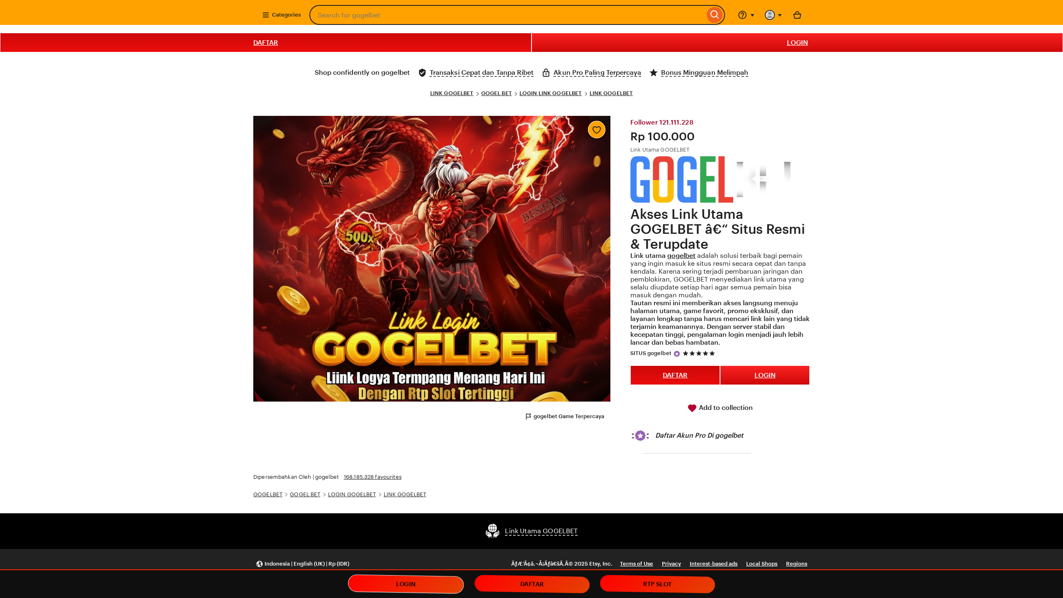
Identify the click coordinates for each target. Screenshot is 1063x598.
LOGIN (797, 43)
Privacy (671, 564)
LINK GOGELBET (452, 93)
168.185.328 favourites (373, 477)
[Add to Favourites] (596, 129)
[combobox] (507, 15)
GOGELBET (267, 494)
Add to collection (725, 408)
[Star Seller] (677, 354)
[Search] (715, 15)
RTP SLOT (657, 584)
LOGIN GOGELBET (352, 494)
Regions (796, 564)
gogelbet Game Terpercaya (569, 416)
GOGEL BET (496, 93)
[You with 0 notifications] (773, 15)
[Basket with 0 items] (797, 15)
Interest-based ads (713, 564)
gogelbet (681, 256)
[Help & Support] (746, 15)
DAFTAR (265, 43)
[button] (302, 564)
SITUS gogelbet (650, 353)
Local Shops (761, 564)
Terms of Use (636, 564)
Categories (286, 15)
